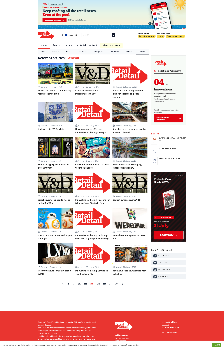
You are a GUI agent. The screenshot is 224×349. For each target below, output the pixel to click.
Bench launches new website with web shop (129, 272)
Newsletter (143, 33)
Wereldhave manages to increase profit (128, 237)
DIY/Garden (114, 51)
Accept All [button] (217, 345)
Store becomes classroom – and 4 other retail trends (128, 131)
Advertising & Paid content (81, 45)
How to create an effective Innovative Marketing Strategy (90, 131)
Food (43, 51)
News (44, 45)
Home (68, 51)
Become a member (175, 36)
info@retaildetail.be (170, 327)
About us (165, 325)
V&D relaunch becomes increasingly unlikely (86, 92)
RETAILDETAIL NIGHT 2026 (169, 158)
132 (85, 284)
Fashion (55, 51)
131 (79, 284)
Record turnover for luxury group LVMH (54, 272)
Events (57, 45)
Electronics (82, 51)
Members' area (163, 33)
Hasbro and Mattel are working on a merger (55, 237)
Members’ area (111, 45)
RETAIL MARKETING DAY (168, 148)
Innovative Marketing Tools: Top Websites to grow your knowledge (92, 237)
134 (98, 284)
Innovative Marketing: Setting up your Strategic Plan (91, 272)
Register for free (146, 36)
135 (104, 284)
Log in (160, 36)
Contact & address (169, 322)
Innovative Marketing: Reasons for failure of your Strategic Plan (92, 201)
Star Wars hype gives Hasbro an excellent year (53, 166)
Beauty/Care (98, 51)
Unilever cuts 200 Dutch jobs (52, 129)
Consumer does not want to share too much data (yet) (92, 166)
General (142, 51)
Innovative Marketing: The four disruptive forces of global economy (128, 93)
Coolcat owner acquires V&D (126, 199)
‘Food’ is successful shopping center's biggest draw (127, 166)
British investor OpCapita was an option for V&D (54, 201)
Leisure (129, 51)
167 (116, 284)
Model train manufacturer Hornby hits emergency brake (55, 92)
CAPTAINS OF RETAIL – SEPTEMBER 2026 (172, 139)
